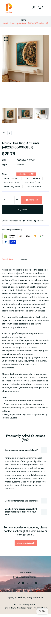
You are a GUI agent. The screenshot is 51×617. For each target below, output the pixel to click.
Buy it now (22, 209)
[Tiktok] (32, 583)
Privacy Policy (29, 604)
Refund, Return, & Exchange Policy (18, 607)
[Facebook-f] (15, 583)
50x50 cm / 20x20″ (12, 186)
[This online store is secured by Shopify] (9, 236)
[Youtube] (23, 583)
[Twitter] (19, 583)
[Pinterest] (36, 583)
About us (17, 604)
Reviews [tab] (23, 259)
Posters (20, 164)
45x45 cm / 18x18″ (33, 182)
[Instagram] (28, 583)
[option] (25, 58)
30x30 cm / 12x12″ (11, 178)
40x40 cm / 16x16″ (12, 182)
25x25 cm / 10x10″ (26, 174)
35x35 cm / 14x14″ (32, 178)
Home (23, 20)
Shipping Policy (40, 607)
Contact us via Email (25, 543)
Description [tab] (7, 259)
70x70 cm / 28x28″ (34, 186)
